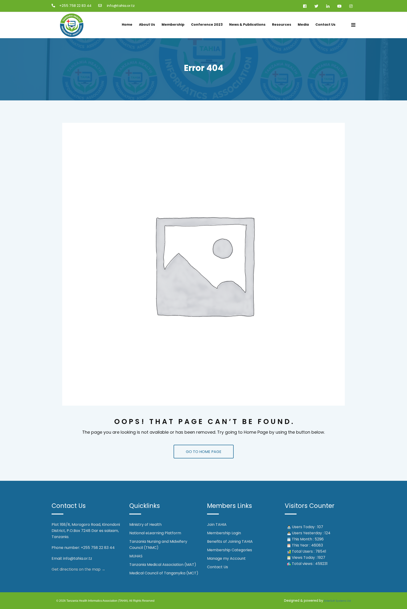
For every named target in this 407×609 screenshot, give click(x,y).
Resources (281, 24)
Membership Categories (229, 550)
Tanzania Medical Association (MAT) (162, 564)
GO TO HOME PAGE (203, 451)
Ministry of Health (145, 524)
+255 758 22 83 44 (75, 5)
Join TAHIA (217, 524)
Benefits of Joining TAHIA (230, 541)
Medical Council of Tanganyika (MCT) (163, 573)
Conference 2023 (207, 24)
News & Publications (247, 24)
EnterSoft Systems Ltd (337, 601)
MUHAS (135, 556)
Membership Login (224, 533)
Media (303, 24)
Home (127, 24)
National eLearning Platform (155, 533)
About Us (147, 24)
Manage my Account (226, 558)
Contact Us (325, 24)
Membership (173, 24)
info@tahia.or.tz (77, 558)
